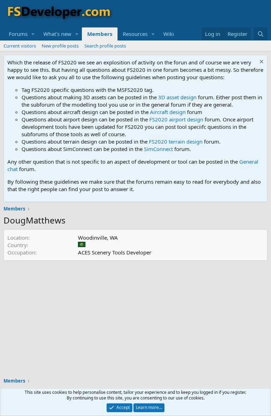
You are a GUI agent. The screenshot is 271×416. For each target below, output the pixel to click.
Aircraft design (168, 111)
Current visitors (20, 46)
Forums (18, 33)
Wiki (168, 33)
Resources (135, 33)
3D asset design (177, 97)
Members (99, 33)
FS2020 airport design (176, 119)
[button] (33, 33)
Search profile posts (105, 46)
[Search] (260, 33)
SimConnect (158, 148)
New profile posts (60, 46)
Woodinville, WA (98, 237)
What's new (57, 33)
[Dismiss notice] (261, 62)
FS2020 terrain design (176, 141)
